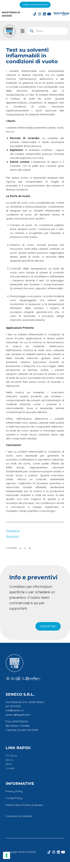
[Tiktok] (35, 14)
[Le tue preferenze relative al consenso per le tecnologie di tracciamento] (6, 855)
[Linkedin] (44, 14)
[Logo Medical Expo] (57, 13)
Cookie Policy (14, 798)
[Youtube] (49, 14)
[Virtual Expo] (65, 13)
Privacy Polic (13, 791)
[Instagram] (39, 14)
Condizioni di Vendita (19, 816)
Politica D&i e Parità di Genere (24, 805)
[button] (22, 30)
